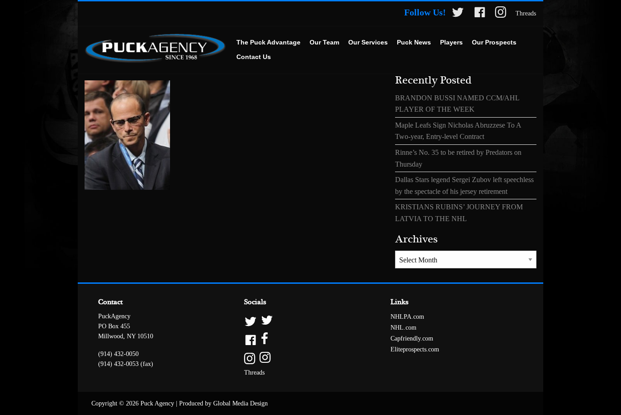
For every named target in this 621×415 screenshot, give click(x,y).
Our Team (324, 42)
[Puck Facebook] (480, 13)
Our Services (368, 42)
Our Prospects (494, 42)
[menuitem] (268, 42)
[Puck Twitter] (458, 13)
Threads (526, 13)
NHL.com (403, 327)
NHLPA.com (407, 316)
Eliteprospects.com (415, 349)
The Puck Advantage (268, 42)
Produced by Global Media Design (223, 403)
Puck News (414, 42)
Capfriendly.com (412, 338)
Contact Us (253, 56)
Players (451, 42)
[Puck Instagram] (500, 13)
